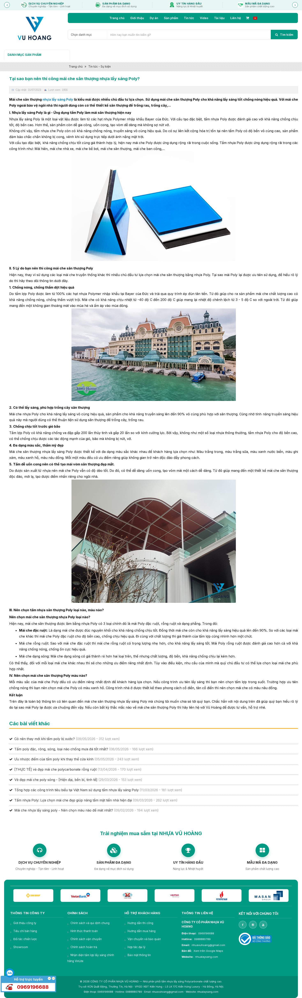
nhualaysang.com (206, 956)
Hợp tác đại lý (136, 947)
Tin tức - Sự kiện (99, 66)
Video (204, 18)
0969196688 (206, 933)
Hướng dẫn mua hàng (142, 931)
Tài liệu (219, 18)
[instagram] (253, 925)
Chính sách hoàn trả (83, 947)
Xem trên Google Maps (208, 950)
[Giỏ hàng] (247, 18)
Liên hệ (235, 18)
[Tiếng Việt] (255, 18)
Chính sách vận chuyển (86, 939)
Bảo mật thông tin (139, 955)
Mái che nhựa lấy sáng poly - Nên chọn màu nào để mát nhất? (63, 810)
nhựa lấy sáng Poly (58, 99)
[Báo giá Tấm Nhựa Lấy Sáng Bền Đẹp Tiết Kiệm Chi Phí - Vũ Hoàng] (34, 28)
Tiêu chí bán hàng (25, 931)
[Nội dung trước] (7, 5)
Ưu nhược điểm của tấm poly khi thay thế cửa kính (53, 759)
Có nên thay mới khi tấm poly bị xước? (44, 739)
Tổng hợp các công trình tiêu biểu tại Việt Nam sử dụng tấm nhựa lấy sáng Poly (76, 790)
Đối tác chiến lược (25, 939)
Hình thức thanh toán (84, 931)
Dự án (154, 18)
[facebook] (243, 925)
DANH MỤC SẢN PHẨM (24, 54)
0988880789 (202, 939)
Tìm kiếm (286, 34)
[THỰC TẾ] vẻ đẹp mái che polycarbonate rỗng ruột (55, 769)
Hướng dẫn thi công (140, 923)
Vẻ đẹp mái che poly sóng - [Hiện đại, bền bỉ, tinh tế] (55, 780)
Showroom (20, 947)
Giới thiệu (137, 18)
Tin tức (189, 18)
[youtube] (263, 925)
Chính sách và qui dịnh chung (90, 923)
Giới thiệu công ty (24, 923)
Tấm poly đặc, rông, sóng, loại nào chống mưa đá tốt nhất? (61, 749)
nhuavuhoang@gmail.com (208, 945)
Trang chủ (117, 18)
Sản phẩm (171, 18)
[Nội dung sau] (295, 5)
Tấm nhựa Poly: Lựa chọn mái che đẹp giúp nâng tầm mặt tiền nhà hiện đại (73, 800)
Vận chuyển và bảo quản (144, 939)
